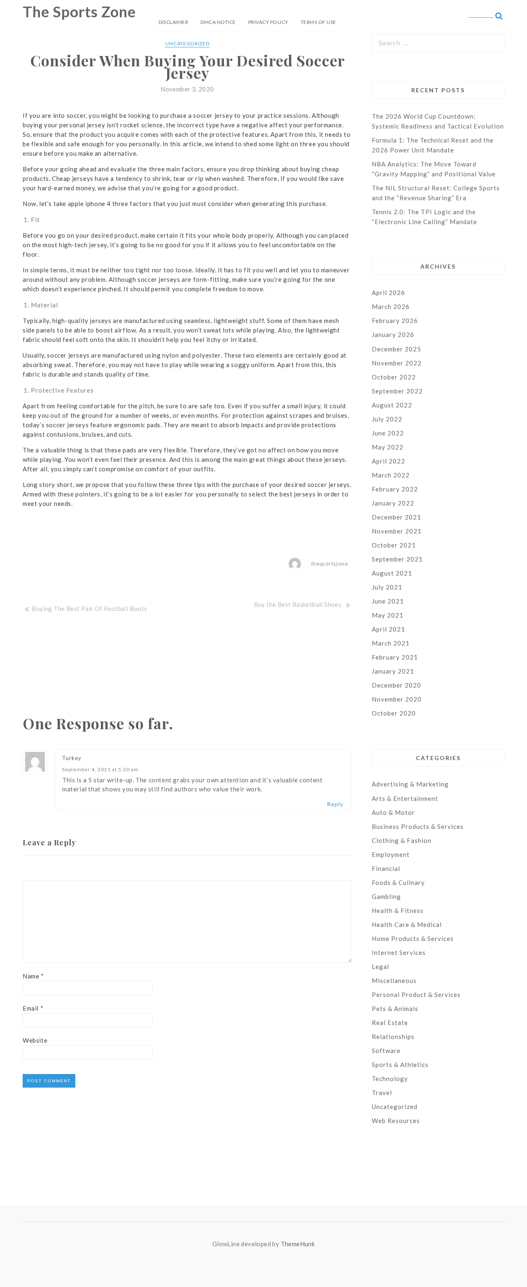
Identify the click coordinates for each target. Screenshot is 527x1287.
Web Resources (396, 1120)
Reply (335, 803)
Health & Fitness (398, 910)
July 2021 (387, 587)
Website (35, 1040)
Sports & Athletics (400, 1064)
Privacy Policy (268, 22)
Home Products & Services (413, 938)
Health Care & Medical (407, 924)
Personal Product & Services (416, 994)
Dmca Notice (218, 22)
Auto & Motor (393, 812)
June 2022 (388, 433)
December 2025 (396, 349)
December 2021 (396, 517)
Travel (382, 1092)
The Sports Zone (79, 11)
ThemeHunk (298, 1243)
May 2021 (387, 615)
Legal (380, 966)
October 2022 (394, 377)
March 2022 (391, 475)
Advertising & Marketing (410, 784)
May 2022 (387, 447)
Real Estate (390, 1022)
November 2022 (397, 363)
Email (33, 1008)
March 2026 (391, 306)
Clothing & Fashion (401, 840)
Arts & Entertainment (405, 798)
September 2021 (397, 559)
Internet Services (399, 952)
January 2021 (393, 671)
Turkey (72, 758)
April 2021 (388, 629)
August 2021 (392, 573)
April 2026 (388, 292)
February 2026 (395, 320)
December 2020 (396, 685)
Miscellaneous (394, 980)
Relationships (393, 1036)
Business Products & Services (418, 826)
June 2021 (388, 601)
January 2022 (393, 503)
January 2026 (393, 334)
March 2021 (391, 643)
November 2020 (397, 699)
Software (386, 1050)
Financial (386, 868)
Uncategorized (187, 43)
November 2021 (397, 531)
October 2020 (394, 713)
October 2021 (394, 545)
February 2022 (395, 489)
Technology (390, 1078)
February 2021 (395, 657)
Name (33, 976)
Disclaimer (173, 22)
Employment (391, 854)
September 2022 (397, 391)
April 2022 (388, 461)
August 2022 (392, 405)
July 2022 (387, 419)
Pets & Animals (395, 1008)
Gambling (386, 896)
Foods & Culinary (398, 882)
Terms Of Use (318, 22)
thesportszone (329, 563)
